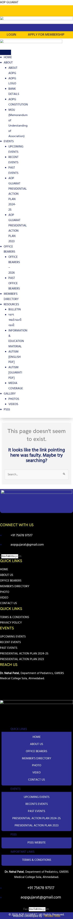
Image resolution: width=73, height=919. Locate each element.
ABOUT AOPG (12, 71)
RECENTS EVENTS (36, 804)
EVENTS (9, 141)
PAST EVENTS (13, 170)
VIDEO (4, 597)
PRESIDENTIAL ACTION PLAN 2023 (22, 659)
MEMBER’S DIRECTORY (11, 297)
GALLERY (10, 393)
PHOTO (4, 592)
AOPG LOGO (12, 81)
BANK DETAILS (13, 91)
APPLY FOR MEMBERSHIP (46, 34)
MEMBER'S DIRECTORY (14, 586)
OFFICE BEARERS (9, 249)
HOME (8, 57)
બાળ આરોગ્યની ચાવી (15, 320)
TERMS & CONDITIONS (14, 617)
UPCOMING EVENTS (15, 149)
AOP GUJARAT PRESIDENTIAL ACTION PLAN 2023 (17, 228)
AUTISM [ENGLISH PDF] (14, 357)
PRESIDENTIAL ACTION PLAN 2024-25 (24, 653)
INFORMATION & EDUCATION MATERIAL (17, 338)
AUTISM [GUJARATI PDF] (15, 372)
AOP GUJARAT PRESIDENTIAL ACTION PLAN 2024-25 (17, 194)
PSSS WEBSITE (37, 842)
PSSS (7, 409)
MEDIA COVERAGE (15, 386)
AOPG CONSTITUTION (18, 102)
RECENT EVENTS (13, 160)
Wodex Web (52, 916)
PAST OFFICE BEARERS (14, 283)
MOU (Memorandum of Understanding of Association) (18, 123)
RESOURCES (11, 304)
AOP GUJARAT (9, 2)
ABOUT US (6, 575)
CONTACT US (8, 603)
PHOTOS (13, 399)
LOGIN (11, 34)
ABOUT (8, 62)
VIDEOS (13, 404)
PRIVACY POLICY (11, 622)
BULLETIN (14, 309)
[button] (68, 12)
